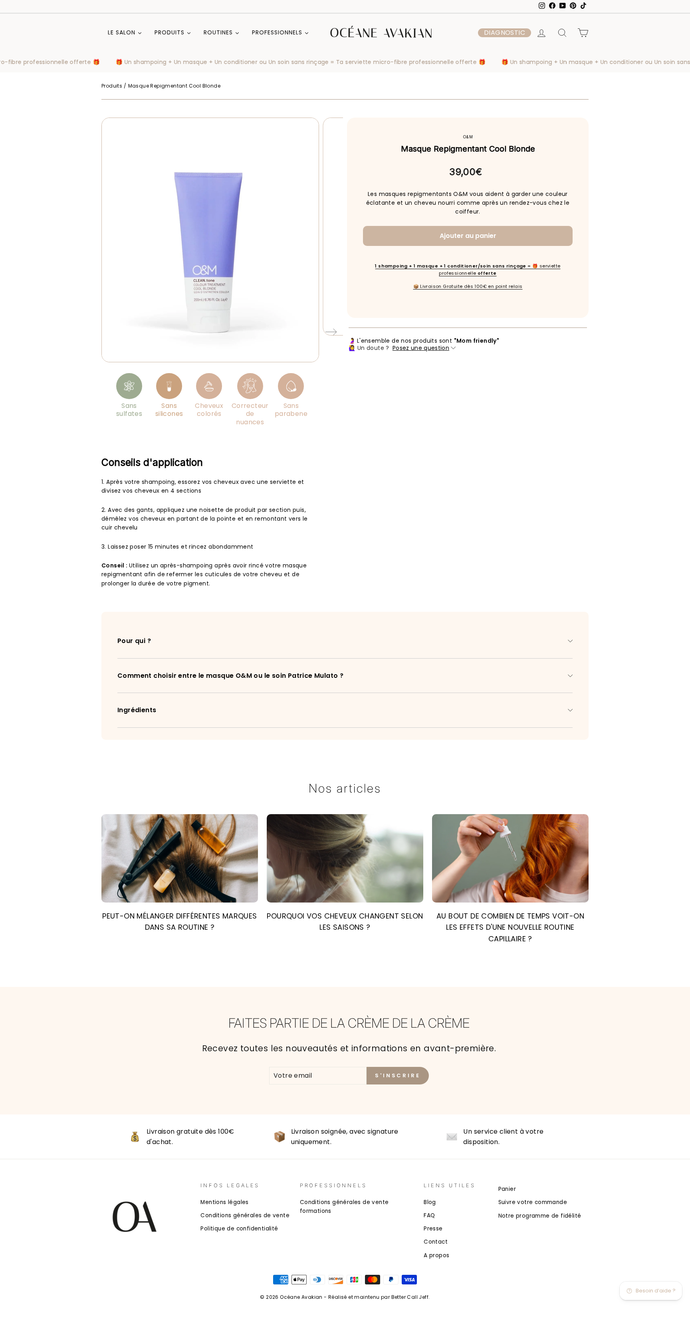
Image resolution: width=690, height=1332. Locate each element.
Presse (433, 1228)
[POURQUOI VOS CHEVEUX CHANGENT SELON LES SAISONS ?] (345, 858)
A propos (436, 1255)
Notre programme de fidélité (539, 1216)
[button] (504, 32)
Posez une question (421, 348)
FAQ (429, 1215)
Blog (430, 1202)
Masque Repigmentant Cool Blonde (174, 85)
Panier (507, 1189)
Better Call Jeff (409, 1297)
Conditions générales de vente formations (344, 1206)
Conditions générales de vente (244, 1215)
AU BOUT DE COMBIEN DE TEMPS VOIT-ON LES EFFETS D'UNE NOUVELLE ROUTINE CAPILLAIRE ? (510, 927)
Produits (111, 85)
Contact (436, 1242)
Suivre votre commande (532, 1202)
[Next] (331, 333)
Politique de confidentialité (239, 1228)
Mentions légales (224, 1202)
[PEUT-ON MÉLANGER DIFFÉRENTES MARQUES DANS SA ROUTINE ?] (179, 858)
